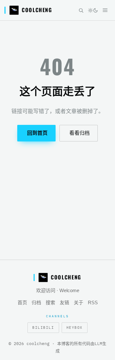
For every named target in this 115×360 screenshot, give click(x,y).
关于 (78, 302)
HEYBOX (74, 327)
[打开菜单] (105, 10)
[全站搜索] (80, 10)
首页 (22, 302)
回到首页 (37, 133)
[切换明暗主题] (93, 10)
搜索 (50, 302)
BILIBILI (43, 327)
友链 (64, 302)
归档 (36, 302)
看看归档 (79, 133)
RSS (93, 302)
